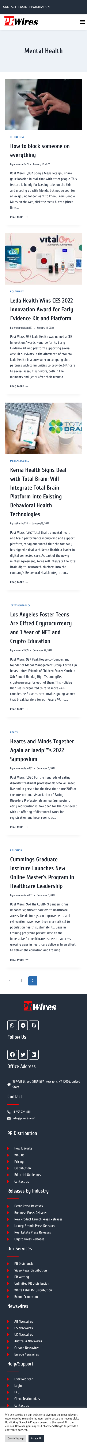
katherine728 (21, 523)
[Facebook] (12, 1055)
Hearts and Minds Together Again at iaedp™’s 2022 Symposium (42, 750)
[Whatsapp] (12, 1025)
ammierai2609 (21, 164)
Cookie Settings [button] (16, 1438)
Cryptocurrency (20, 605)
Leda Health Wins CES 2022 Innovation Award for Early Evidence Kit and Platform (41, 309)
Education (16, 850)
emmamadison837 (23, 328)
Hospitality (17, 291)
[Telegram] (23, 1025)
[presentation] (43, 104)
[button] (82, 22)
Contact (9, 7)
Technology (17, 137)
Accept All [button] (36, 1438)
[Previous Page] (9, 980)
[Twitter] (23, 1055)
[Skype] (34, 1025)
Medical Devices (19, 460)
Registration (39, 7)
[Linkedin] (34, 1055)
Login (22, 7)
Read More (19, 217)
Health (14, 732)
